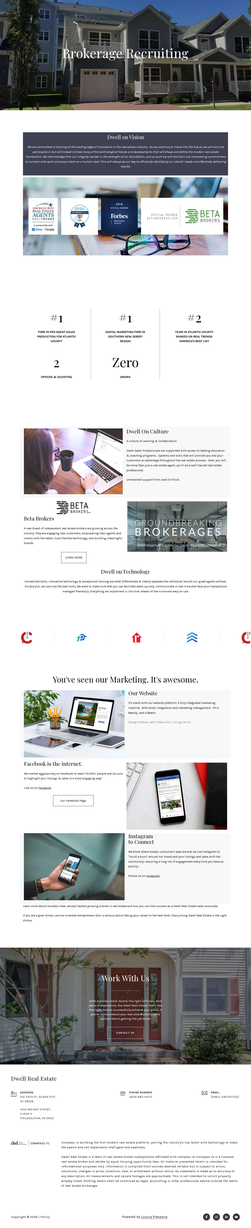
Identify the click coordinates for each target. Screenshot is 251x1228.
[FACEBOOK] (206, 1217)
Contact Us (125, 1032)
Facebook (44, 788)
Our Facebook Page (73, 800)
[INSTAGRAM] (216, 1217)
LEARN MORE (74, 557)
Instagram (153, 876)
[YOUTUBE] (236, 1217)
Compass (203, 1157)
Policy (45, 1217)
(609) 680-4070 (140, 1096)
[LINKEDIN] (226, 1217)
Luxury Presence (154, 1217)
